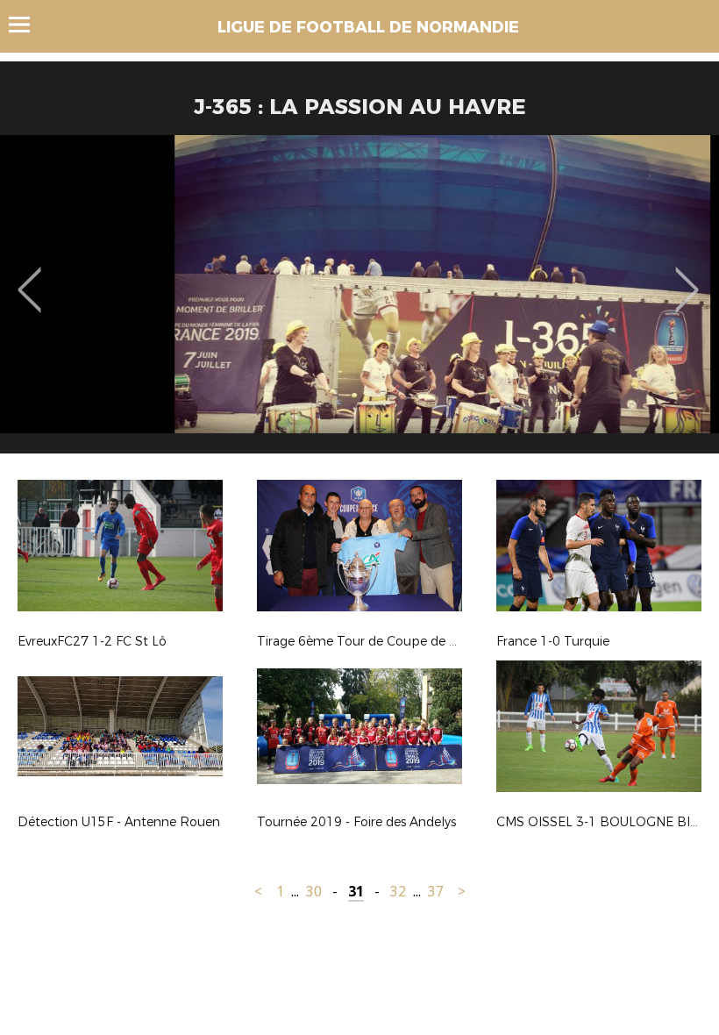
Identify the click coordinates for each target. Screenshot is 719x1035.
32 (398, 891)
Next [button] (687, 277)
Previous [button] (29, 277)
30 (314, 891)
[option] (359, 301)
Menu (27, 24)
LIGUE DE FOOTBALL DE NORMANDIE (368, 27)
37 (436, 891)
